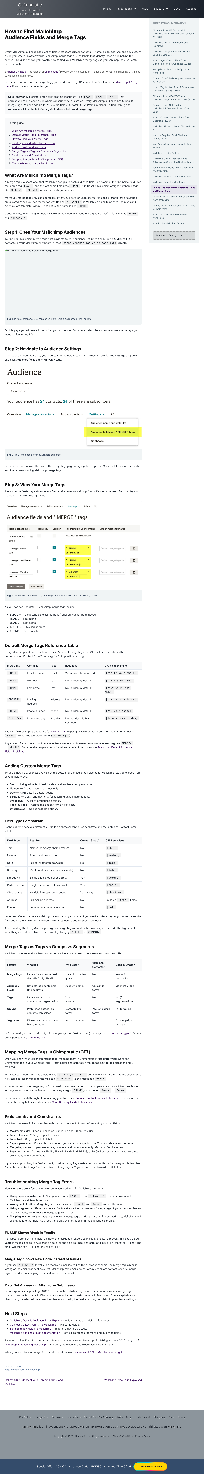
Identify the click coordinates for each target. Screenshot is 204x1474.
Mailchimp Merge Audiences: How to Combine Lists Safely (171, 53)
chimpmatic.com (82, 1436)
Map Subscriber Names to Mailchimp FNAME (172, 146)
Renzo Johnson (17, 71)
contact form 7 (19, 1369)
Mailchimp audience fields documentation (35, 1332)
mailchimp (34, 1369)
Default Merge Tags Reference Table (34, 134)
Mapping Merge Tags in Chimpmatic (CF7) (37, 159)
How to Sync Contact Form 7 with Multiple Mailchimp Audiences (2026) (172, 62)
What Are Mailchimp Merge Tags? (32, 130)
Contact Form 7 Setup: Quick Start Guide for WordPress (174, 207)
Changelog (159, 1417)
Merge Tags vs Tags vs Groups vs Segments (39, 151)
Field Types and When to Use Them (33, 143)
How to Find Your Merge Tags (30, 138)
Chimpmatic (30, 8)
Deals (171, 1417)
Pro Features (25, 1417)
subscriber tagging (119, 1033)
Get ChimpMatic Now (150, 1466)
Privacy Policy (142, 1436)
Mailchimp (174, 1426)
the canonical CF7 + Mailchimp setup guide (99, 1352)
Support (159, 8)
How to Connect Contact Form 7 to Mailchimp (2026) (171, 119)
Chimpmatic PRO (36, 1037)
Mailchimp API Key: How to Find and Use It (174, 128)
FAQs (145, 8)
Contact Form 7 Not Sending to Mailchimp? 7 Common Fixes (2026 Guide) (171, 108)
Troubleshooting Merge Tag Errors (32, 163)
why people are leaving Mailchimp (25, 1344)
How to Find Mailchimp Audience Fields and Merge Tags (174, 189)
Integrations (124, 8)
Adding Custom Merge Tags (29, 147)
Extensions (57, 1417)
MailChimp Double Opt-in (166, 153)
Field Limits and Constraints (29, 155)
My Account (144, 1417)
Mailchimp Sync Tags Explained (123, 1380)
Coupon (130, 1417)
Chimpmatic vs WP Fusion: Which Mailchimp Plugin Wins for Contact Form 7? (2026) (173, 33)
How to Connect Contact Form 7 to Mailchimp (90, 1417)
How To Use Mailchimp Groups (168, 223)
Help (18, 1366)
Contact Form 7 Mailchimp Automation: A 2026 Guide (174, 80)
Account (191, 8)
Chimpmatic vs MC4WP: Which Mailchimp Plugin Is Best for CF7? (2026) (174, 98)
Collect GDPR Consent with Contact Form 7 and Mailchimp (34, 1382)
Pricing (107, 8)
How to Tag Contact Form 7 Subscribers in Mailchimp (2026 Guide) (173, 89)
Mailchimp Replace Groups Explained (172, 176)
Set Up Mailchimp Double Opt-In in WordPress (171, 71)
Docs (177, 8)
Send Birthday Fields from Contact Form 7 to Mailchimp (173, 169)
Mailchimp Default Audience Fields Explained (37, 1320)
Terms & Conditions (123, 1436)
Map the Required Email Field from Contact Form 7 (170, 137)
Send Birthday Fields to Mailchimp (73, 1102)
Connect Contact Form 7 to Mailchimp (98, 1098)
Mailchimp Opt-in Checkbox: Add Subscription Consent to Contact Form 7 (173, 160)
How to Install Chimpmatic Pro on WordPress (170, 216)
